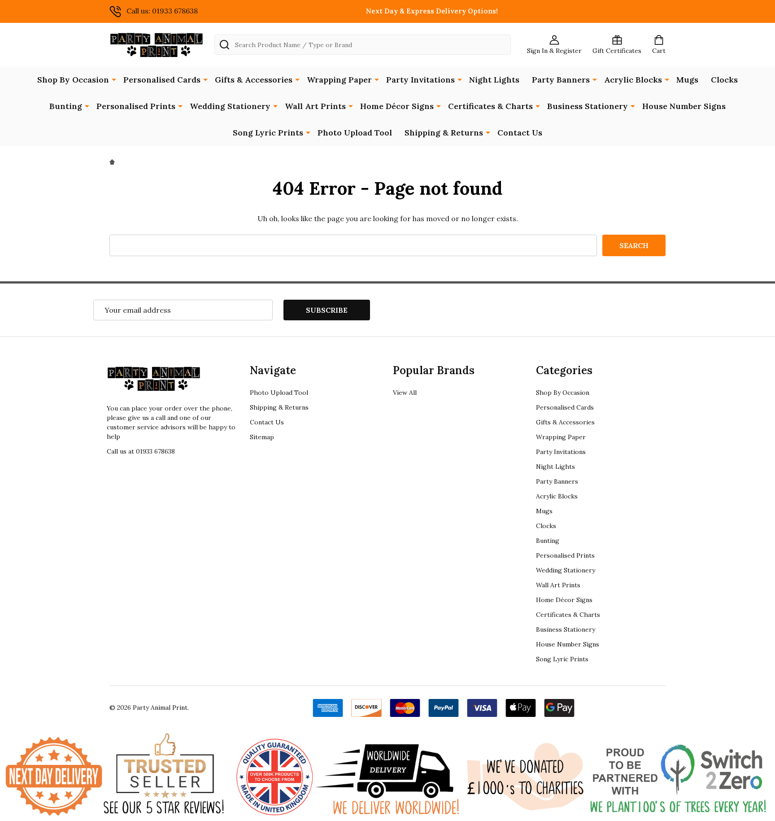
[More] (114, 79)
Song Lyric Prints (268, 132)
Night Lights (494, 79)
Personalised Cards (161, 79)
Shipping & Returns (444, 132)
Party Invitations (420, 79)
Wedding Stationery (230, 106)
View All (405, 393)
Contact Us (519, 132)
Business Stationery (587, 106)
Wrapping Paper (339, 79)
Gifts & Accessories (253, 79)
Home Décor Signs (397, 106)
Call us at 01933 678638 (141, 451)
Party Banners (561, 79)
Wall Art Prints (315, 106)
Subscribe (327, 310)
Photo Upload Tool (355, 132)
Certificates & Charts (490, 106)
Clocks (724, 79)
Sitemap (262, 437)
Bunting (65, 106)
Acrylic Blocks (633, 79)
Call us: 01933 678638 (162, 10)
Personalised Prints (135, 106)
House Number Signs (684, 106)
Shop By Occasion (73, 79)
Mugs (687, 79)
